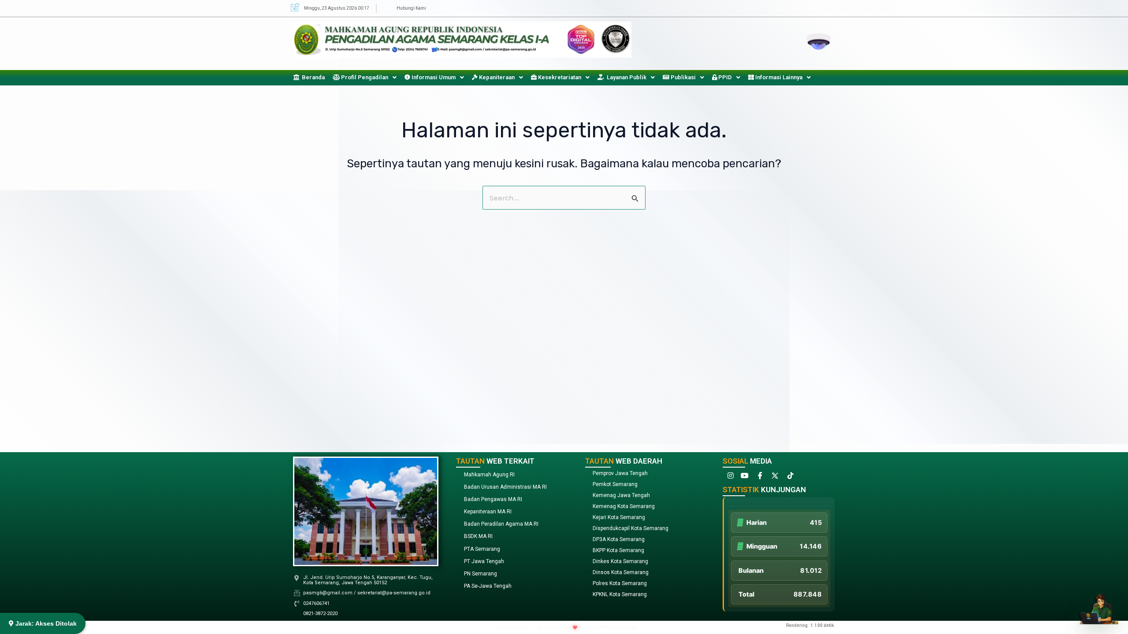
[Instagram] (729, 477)
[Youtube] (744, 477)
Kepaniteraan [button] (496, 77)
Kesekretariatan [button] (559, 77)
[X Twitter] (774, 477)
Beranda (312, 77)
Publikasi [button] (682, 77)
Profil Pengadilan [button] (364, 77)
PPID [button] (724, 77)
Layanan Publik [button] (625, 77)
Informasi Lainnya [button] (778, 77)
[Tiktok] (789, 477)
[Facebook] (759, 477)
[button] (364, 77)
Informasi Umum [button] (433, 77)
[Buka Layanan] (1098, 604)
